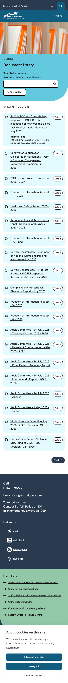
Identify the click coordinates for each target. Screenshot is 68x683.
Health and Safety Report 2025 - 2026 (29, 208)
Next (56, 460)
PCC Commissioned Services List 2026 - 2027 (30, 179)
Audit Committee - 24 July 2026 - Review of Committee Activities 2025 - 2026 (30, 347)
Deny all (34, 666)
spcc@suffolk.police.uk (26, 495)
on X (18, 530)
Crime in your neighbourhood (23, 589)
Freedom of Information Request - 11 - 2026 (29, 194)
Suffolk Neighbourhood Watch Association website (34, 595)
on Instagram (20, 549)
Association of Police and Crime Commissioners (33, 582)
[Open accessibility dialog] (53, 6)
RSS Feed (18, 558)
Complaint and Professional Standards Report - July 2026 (27, 289)
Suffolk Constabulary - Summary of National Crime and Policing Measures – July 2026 (30, 255)
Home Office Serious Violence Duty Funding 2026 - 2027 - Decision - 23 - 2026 (28, 443)
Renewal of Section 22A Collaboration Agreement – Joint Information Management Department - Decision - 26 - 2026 (29, 160)
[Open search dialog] (61, 6)
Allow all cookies (34, 657)
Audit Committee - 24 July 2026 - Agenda (29, 395)
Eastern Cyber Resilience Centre (25, 614)
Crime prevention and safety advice (26, 608)
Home (9, 58)
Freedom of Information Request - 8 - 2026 (29, 317)
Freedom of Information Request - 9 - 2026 (29, 303)
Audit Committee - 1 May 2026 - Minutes (29, 409)
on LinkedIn (19, 540)
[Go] (54, 84)
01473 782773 (13, 488)
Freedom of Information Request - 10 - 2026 (29, 239)
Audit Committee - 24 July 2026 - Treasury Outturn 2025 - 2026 (29, 331)
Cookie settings (34, 675)
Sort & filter (16, 92)
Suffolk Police (20, 6)
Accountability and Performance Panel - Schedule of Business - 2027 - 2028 (29, 224)
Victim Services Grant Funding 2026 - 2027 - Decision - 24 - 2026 (28, 425)
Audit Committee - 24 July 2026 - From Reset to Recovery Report (30, 363)
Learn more (12, 647)
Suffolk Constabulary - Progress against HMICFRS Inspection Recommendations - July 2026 (29, 273)
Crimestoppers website (20, 601)
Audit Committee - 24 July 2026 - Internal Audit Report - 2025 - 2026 (29, 379)
